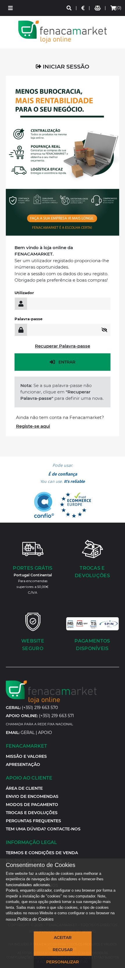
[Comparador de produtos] (98, 8)
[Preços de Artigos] (83, 8)
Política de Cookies (35, 919)
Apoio (45, 732)
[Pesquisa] (69, 8)
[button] (10, 8)
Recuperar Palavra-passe (62, 346)
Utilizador (24, 292)
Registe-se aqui (33, 426)
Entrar (66, 362)
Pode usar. (62, 473)
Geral (28, 732)
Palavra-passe (28, 318)
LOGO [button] (62, 32)
